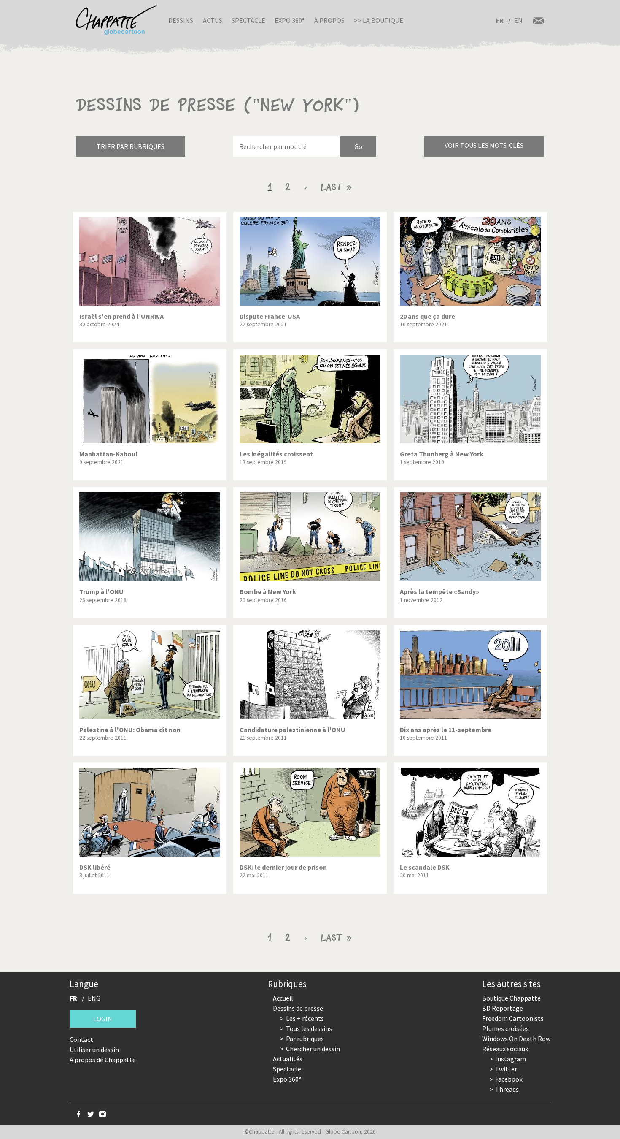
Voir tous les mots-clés (484, 145)
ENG (94, 998)
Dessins (180, 20)
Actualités (287, 1059)
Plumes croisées (505, 1028)
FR (500, 20)
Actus (212, 20)
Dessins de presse (298, 1008)
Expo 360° (290, 20)
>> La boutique (378, 20)
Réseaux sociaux (505, 1048)
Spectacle (248, 20)
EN (518, 20)
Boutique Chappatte (511, 998)
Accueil (283, 998)
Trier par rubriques (130, 146)
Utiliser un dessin (94, 1049)
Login (102, 1018)
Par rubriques (305, 1038)
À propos (329, 20)
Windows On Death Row (516, 1038)
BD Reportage (502, 1008)
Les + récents (305, 1018)
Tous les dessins (309, 1028)
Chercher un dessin (313, 1048)
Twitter (506, 1069)
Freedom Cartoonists (513, 1018)
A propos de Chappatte (103, 1059)
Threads (507, 1089)
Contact (81, 1039)
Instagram (510, 1059)
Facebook (509, 1079)
